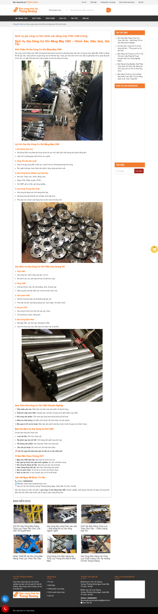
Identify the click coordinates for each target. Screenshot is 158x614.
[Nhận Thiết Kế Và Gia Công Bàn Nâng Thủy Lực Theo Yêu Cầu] (28, 544)
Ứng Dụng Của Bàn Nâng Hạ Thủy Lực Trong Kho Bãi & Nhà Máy (61, 558)
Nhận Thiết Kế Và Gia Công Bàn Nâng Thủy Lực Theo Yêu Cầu (28, 557)
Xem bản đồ (87, 602)
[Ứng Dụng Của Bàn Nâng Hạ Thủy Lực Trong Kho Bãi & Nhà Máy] (62, 544)
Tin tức (84, 2)
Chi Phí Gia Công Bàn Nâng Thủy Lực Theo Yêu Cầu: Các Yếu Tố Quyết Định (26, 528)
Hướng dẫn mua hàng (108, 2)
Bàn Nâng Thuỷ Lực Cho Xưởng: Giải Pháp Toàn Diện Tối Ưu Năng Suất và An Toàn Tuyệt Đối (130, 76)
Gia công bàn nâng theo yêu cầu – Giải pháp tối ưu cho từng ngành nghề (62, 528)
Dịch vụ (62, 18)
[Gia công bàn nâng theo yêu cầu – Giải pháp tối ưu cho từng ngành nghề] (62, 514)
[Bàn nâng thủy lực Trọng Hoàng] (26, 10)
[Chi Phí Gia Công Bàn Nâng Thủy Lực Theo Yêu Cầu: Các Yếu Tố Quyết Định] (28, 514)
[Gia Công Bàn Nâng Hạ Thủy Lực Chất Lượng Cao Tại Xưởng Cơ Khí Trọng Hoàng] (96, 544)
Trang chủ (22, 18)
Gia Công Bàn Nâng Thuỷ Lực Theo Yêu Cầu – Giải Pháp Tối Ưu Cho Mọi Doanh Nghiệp (130, 40)
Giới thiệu (93, 2)
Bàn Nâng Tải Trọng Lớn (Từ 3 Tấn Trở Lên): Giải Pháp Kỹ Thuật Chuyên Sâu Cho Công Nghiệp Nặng (130, 57)
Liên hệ (140, 2)
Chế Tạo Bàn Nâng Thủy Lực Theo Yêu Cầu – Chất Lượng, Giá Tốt (94, 528)
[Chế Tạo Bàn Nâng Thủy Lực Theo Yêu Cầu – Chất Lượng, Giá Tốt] (96, 514)
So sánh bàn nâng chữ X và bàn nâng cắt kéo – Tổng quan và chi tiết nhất (130, 48)
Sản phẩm (50, 18)
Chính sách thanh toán (126, 2)
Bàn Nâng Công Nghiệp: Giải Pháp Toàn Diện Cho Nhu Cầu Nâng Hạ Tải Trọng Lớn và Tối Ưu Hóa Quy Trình (130, 67)
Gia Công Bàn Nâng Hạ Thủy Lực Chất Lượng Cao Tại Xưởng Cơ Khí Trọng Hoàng (95, 558)
